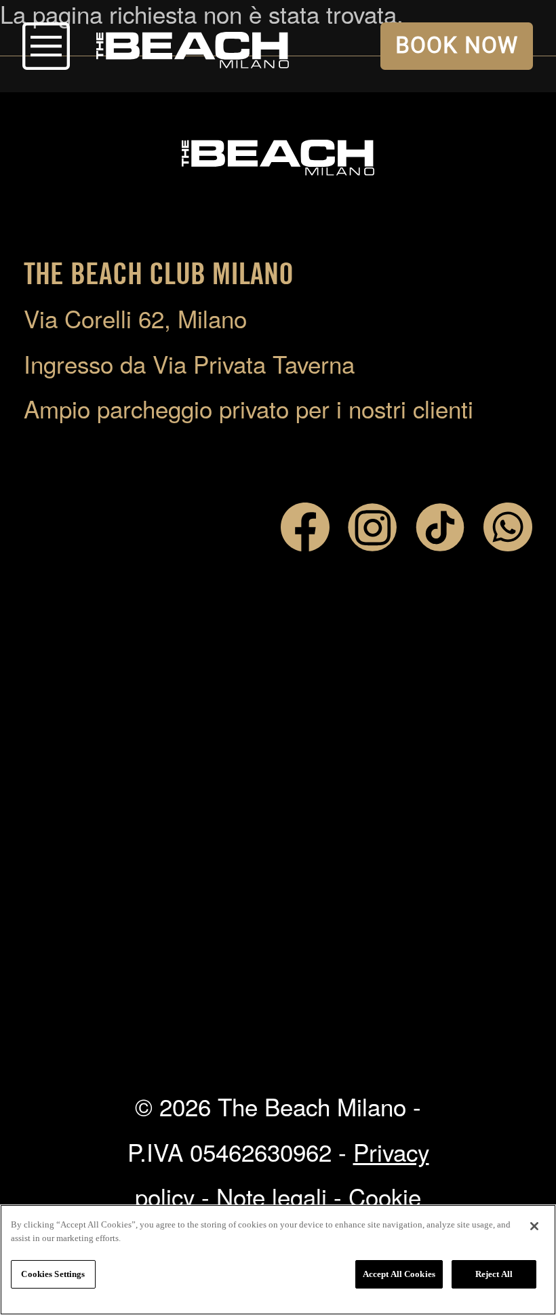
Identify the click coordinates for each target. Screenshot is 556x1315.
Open (46, 46)
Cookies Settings (53, 1274)
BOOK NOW (456, 45)
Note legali (271, 1196)
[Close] (534, 1226)
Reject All (494, 1274)
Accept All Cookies (399, 1274)
